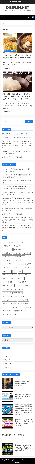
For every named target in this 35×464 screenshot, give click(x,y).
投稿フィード (6, 360)
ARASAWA (7, 249)
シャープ (17, 271)
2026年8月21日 (19, 398)
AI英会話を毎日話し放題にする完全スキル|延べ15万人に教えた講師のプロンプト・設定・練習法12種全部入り (17, 220)
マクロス (17, 293)
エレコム (7, 264)
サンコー (7, 271)
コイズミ (7, 268)
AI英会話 (17, 246)
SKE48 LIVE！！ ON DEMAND (13, 257)
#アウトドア (8, 242)
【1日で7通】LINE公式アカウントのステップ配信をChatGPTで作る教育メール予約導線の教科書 (24, 448)
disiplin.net (17, 7)
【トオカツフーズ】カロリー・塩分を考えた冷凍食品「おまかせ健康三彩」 (17, 56)
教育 (6, 307)
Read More (7, 68)
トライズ (20, 278)
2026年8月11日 (6, 437)
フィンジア (7, 289)
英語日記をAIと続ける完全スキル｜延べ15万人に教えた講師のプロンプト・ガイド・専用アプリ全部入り (17, 228)
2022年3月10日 (15, 101)
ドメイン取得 (8, 282)
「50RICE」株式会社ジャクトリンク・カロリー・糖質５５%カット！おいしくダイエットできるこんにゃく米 (17, 96)
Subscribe (33, 17)
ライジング (24, 296)
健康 (5, 304)
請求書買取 (18, 311)
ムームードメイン (10, 296)
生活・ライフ (7, 50)
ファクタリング (22, 286)
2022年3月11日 (15, 60)
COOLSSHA (19, 249)
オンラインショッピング (22, 264)
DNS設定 (7, 253)
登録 (3, 352)
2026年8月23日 (19, 385)
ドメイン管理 (21, 282)
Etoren (17, 253)
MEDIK (26, 253)
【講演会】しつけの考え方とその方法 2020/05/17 (17, 137)
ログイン (4, 356)
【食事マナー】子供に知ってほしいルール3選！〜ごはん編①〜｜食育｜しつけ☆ (17, 152)
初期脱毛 (15, 304)
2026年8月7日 (19, 453)
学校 (24, 304)
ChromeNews (25, 460)
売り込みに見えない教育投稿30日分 (13, 157)
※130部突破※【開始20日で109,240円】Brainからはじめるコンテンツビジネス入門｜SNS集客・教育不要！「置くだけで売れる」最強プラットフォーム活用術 (17, 201)
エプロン (27, 260)
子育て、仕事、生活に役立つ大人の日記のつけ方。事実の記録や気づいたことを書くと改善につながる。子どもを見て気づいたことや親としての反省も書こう (23, 409)
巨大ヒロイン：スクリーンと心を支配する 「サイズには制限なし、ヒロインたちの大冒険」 (17, 188)
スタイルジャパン (9, 275)
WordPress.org (6, 367)
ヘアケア (7, 293)
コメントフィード (7, 363)
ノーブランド (8, 286)
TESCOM (7, 260)
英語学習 (7, 311)
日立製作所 (16, 307)
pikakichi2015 (7, 60)
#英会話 (6, 246)
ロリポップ (23, 300)
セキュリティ (8, 278)
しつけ (17, 260)
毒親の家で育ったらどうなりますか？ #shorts (16, 134)
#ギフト (19, 242)
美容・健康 (13, 50)
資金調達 (7, 314)
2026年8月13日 (19, 425)
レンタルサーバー (9, 300)
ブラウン (19, 289)
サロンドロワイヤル (21, 268)
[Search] (28, 17)
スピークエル (24, 275)
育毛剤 (27, 307)
